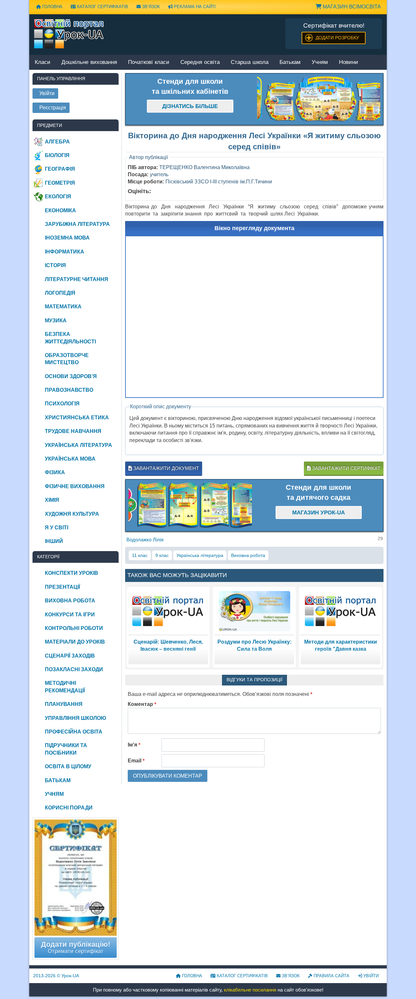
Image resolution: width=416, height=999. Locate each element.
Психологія (62, 403)
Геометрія (60, 183)
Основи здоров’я (71, 376)
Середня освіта (200, 62)
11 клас (140, 555)
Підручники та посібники (66, 749)
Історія (55, 265)
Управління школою (75, 718)
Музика (56, 320)
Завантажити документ (165, 468)
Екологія (58, 196)
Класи (42, 62)
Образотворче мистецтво (67, 358)
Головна (51, 6)
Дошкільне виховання (89, 62)
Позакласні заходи (74, 669)
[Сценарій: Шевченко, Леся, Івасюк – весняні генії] (168, 610)
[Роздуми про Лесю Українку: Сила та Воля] (254, 610)
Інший (54, 541)
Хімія (52, 500)
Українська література (199, 555)
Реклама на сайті (194, 6)
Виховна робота (248, 555)
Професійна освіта (73, 731)
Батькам (290, 62)
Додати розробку (337, 37)
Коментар (142, 704)
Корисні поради (69, 807)
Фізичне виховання (75, 486)
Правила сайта (330, 975)
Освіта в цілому (68, 766)
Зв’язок (150, 6)
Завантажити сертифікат (345, 468)
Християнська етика (77, 417)
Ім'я (134, 744)
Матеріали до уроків (75, 642)
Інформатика (64, 251)
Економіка (60, 210)
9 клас (162, 555)
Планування (64, 704)
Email (136, 760)
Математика (63, 306)
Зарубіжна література (77, 224)
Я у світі (56, 527)
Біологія (57, 155)
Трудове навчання (73, 431)
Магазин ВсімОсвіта (351, 6)
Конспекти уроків (71, 573)
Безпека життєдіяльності (70, 337)
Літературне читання (76, 279)
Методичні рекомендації (65, 686)
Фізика (55, 472)
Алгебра (57, 141)
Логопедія (60, 293)
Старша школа (249, 62)
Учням (320, 62)
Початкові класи (148, 62)
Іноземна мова (67, 237)
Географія (60, 169)
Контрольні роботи (74, 628)
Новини (348, 62)
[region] (319, 99)
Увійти (370, 975)
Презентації (62, 587)
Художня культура (72, 514)
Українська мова (70, 459)
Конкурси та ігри (70, 614)
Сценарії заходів (70, 656)
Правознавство (69, 390)
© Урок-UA (56, 975)
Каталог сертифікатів (102, 6)
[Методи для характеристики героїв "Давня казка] (340, 610)
